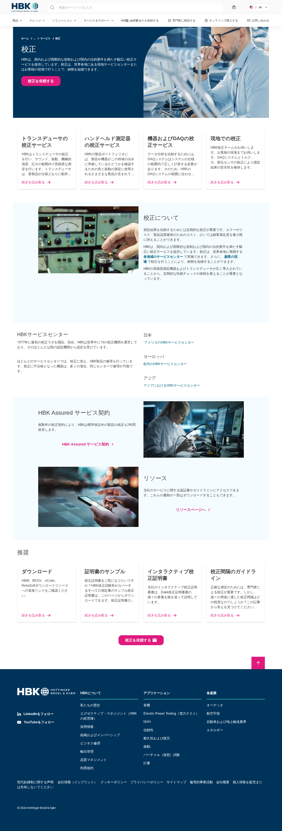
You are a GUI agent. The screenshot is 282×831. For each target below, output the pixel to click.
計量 (146, 763)
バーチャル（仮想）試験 (161, 755)
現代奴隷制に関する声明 (35, 782)
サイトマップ (176, 782)
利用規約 (87, 768)
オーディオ (215, 705)
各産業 (212, 693)
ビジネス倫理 (90, 743)
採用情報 (87, 726)
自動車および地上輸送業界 (226, 722)
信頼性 (148, 730)
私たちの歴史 (90, 705)
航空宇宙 (213, 713)
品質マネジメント (93, 760)
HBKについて (90, 693)
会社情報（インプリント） (77, 782)
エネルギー (215, 730)
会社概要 (222, 782)
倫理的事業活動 (201, 782)
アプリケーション (156, 693)
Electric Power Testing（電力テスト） (171, 713)
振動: (147, 746)
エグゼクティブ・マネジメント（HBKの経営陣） (108, 716)
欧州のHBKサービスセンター (165, 364)
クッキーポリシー (114, 782)
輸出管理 (87, 751)
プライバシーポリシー (146, 782)
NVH (147, 722)
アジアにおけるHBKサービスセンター (171, 385)
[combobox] (135, 7)
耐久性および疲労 (156, 738)
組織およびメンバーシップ (100, 735)
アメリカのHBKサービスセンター (168, 342)
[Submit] (52, 7)
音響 (146, 705)
